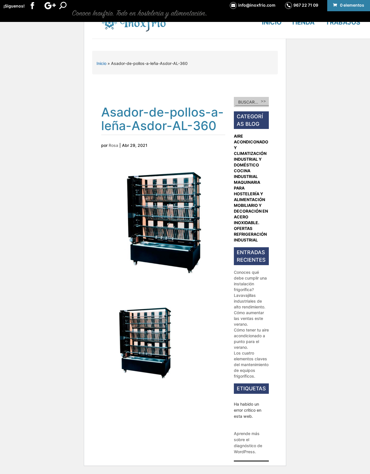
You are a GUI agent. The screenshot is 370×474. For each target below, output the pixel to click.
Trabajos (342, 22)
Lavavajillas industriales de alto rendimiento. (249, 301)
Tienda (302, 22)
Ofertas (243, 228)
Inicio (272, 22)
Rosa (113, 145)
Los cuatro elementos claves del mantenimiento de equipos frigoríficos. (251, 365)
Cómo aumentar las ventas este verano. (249, 318)
